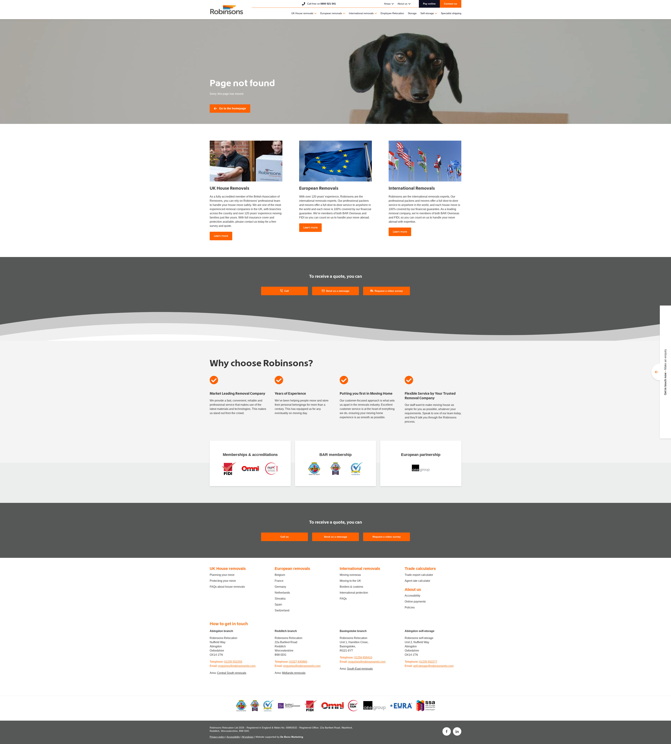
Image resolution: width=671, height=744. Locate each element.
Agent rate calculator (417, 580)
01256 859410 (363, 657)
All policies (247, 736)
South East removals (360, 668)
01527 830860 (298, 661)
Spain (278, 604)
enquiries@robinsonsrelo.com (236, 665)
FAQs (343, 598)
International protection (354, 592)
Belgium (280, 574)
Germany (280, 586)
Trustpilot (360, 3)
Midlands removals (293, 672)
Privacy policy (217, 736)
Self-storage (427, 13)
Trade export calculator (419, 574)
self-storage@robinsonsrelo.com (433, 665)
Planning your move (222, 574)
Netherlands (282, 592)
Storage (412, 13)
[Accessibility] (250, 468)
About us (402, 3)
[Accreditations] (229, 468)
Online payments (415, 601)
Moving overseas (350, 574)
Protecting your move (223, 580)
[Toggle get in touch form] (661, 372)
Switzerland (282, 610)
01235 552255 (233, 661)
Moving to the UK (350, 580)
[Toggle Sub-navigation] (393, 4)
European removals (331, 13)
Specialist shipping (451, 13)
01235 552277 (428, 661)
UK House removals (302, 13)
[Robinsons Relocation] (226, 9)
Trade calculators (420, 568)
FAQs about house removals (227, 586)
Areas (387, 3)
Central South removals (231, 672)
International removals (361, 13)
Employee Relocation (392, 13)
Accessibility (412, 595)
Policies (410, 607)
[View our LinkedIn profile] (457, 731)
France (279, 580)
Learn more (221, 235)
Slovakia (280, 598)
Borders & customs (351, 586)
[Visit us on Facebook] (446, 731)
